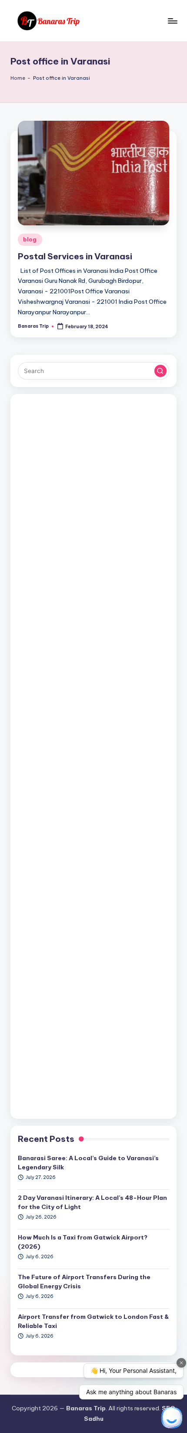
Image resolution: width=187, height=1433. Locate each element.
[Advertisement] (93, 756)
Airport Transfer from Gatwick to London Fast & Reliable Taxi (93, 1321)
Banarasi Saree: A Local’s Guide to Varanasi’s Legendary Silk (88, 1162)
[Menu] (172, 20)
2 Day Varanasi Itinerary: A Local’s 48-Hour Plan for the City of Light (92, 1202)
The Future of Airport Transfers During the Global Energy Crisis (84, 1281)
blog (30, 239)
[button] (160, 371)
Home (17, 78)
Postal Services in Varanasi (75, 256)
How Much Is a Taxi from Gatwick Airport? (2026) (82, 1241)
